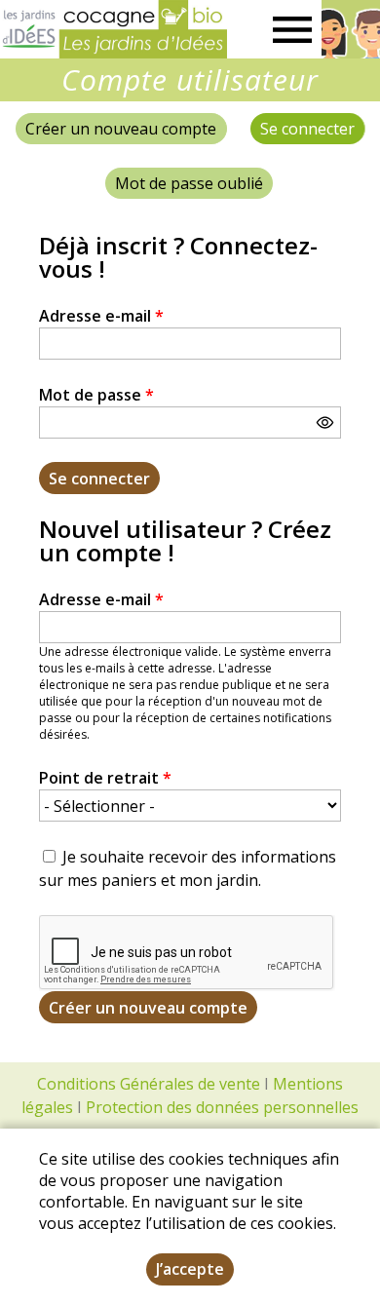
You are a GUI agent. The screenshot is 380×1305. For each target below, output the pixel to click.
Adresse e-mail (101, 315)
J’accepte (190, 1269)
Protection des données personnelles (222, 1107)
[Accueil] (113, 29)
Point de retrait (105, 777)
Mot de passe (96, 394)
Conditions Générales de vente (148, 1083)
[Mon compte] (351, 29)
